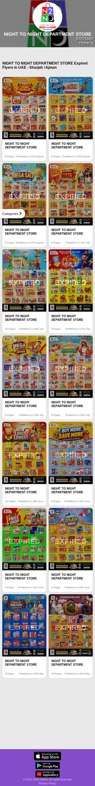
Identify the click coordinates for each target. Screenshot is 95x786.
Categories (10, 214)
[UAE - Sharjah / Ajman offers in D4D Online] (47, 756)
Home (84, 43)
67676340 (84, 39)
